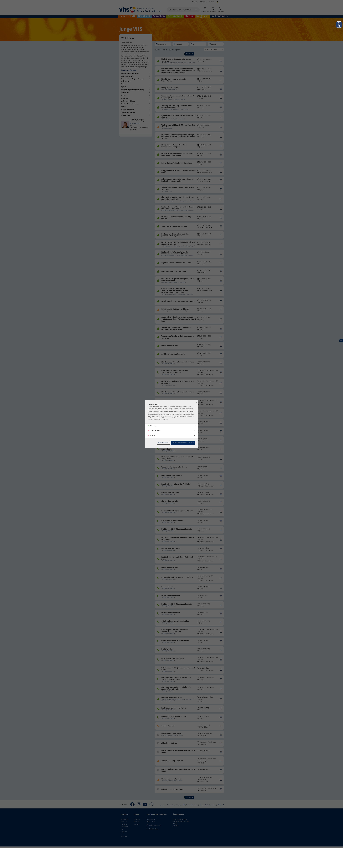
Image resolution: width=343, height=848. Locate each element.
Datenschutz (164, 419)
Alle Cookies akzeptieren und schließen (183, 442)
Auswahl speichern (163, 442)
